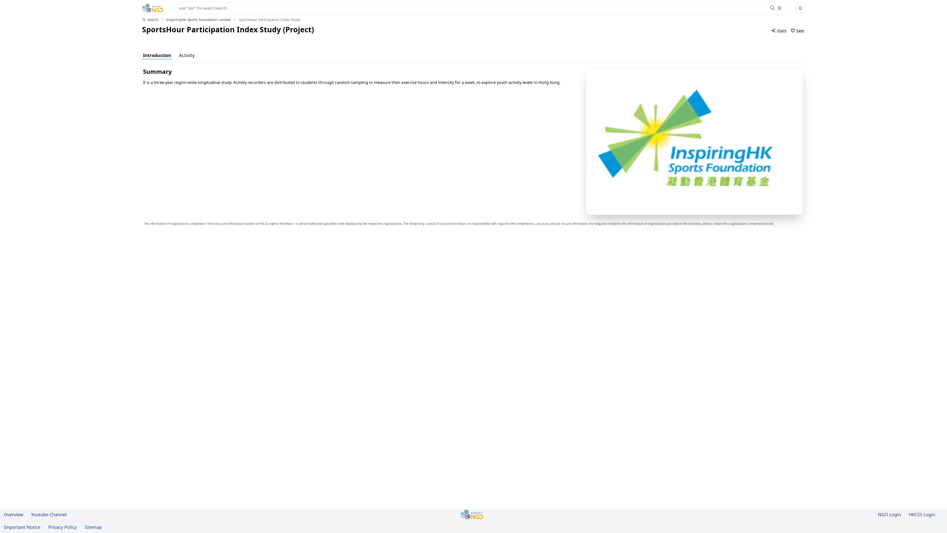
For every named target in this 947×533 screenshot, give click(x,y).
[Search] (773, 8)
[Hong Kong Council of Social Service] (153, 8)
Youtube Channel (49, 514)
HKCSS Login (922, 514)
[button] (694, 142)
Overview (13, 514)
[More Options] (800, 8)
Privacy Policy (62, 527)
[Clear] (780, 8)
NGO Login (889, 514)
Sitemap (93, 527)
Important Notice (22, 527)
